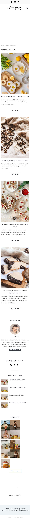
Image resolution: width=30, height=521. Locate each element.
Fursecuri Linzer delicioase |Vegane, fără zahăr (15, 225)
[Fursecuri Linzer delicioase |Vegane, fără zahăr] (15, 201)
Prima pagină (5, 45)
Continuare (15, 110)
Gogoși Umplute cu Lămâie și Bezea (18, 403)
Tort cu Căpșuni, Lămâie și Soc (17, 387)
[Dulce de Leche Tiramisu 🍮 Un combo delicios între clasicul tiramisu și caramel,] (5, 453)
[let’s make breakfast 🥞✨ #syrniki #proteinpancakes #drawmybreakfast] (5, 444)
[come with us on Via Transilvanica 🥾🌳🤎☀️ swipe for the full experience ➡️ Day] (5, 425)
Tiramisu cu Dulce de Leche (16, 395)
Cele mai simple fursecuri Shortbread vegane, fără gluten (15, 292)
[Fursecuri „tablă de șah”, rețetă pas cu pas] (15, 137)
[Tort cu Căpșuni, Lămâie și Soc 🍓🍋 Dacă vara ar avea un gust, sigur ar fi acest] (15, 434)
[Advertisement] (15, 29)
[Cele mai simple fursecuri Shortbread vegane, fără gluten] (15, 267)
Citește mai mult (15, 350)
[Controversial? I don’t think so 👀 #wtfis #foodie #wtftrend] (15, 425)
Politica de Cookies (8, 511)
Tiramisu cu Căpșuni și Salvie (17, 379)
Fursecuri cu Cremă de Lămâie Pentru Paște (15, 96)
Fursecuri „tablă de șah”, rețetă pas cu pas (15, 160)
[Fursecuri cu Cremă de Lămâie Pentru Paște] (15, 73)
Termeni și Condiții (22, 511)
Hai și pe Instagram (15, 471)
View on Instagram (15, 495)
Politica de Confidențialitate (15, 509)
